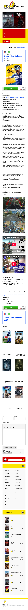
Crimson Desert (13, 526)
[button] (4, 425)
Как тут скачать (7, 60)
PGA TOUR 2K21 (7, 354)
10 (23, 292)
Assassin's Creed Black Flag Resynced (16, 573)
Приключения (18, 479)
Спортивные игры (20, 97)
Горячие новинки (8, 34)
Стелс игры (18, 501)
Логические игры (19, 488)
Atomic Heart (13, 519)
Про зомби (7, 498)
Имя (3, 416)
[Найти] (23, 460)
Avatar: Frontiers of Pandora (16, 534)
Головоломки (7, 492)
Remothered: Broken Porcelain (8, 382)
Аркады (17, 473)
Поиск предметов (8, 495)
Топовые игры (7, 37)
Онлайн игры (7, 501)
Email (15, 416)
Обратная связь (6, 604)
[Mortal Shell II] (19, 20)
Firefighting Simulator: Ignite (16, 550)
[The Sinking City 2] (8, 20)
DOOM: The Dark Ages (15, 565)
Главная (6, 31)
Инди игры (7, 482)
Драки (17, 495)
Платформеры (8, 476)
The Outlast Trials (19, 381)
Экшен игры (7, 470)
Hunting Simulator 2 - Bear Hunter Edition (20, 354)
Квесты (17, 492)
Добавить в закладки (21, 47)
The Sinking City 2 (14, 580)
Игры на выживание (7, 489)
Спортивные (18, 485)
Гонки (7, 97)
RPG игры (17, 476)
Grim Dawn (13, 542)
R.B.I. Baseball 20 (7, 408)
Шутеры (17, 470)
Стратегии (7, 473)
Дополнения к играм (8, 505)
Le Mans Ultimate (14, 588)
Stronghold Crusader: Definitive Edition (17, 558)
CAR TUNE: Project (19, 408)
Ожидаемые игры (19, 504)
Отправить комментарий (9, 447)
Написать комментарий (7, 413)
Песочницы (18, 498)
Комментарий (6, 422)
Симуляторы (12, 97)
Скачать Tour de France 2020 (13, 57)
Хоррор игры (18, 482)
